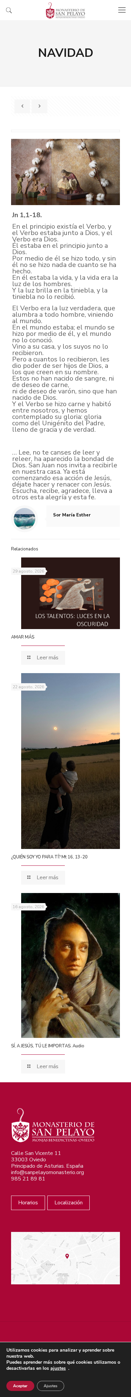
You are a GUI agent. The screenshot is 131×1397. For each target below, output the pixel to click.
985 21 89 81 (28, 1178)
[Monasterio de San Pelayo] (65, 10)
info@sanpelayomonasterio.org (47, 1172)
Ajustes (50, 1386)
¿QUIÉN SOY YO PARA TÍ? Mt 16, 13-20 (49, 857)
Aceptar (20, 1386)
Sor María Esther (72, 515)
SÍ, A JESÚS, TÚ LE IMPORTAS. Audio (47, 1046)
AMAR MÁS (22, 637)
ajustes (58, 1368)
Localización (68, 1202)
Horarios (28, 1202)
